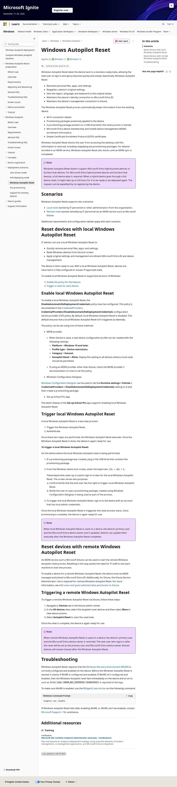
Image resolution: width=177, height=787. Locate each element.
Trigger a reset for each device (62, 285)
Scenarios (148, 46)
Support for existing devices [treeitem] (19, 194)
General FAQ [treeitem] (13, 92)
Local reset (52, 207)
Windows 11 (60, 59)
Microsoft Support (51, 712)
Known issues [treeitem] (14, 102)
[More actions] (133, 41)
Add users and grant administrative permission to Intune (89, 585)
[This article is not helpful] (170, 71)
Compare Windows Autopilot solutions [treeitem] (19, 57)
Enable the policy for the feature (63, 282)
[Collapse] (34, 38)
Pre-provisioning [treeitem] (17, 187)
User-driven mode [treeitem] (18, 172)
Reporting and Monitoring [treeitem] (20, 87)
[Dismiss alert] (171, 5)
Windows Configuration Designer (58, 383)
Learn (44, 41)
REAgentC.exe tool (92, 688)
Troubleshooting (151, 62)
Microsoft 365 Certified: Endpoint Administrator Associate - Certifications (76, 738)
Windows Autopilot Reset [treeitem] (22, 182)
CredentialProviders (72, 308)
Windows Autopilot (71, 41)
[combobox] (19, 44)
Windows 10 (75, 59)
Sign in (170, 24)
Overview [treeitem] (12, 77)
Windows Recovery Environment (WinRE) (107, 666)
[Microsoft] (5, 24)
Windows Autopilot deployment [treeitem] (20, 50)
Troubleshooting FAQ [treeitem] (17, 97)
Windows (54, 41)
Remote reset (54, 211)
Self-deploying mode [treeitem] (19, 177)
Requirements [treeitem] (14, 82)
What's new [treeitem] (13, 72)
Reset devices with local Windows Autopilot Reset (155, 51)
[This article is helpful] (166, 71)
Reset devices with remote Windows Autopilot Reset (156, 57)
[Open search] (163, 24)
